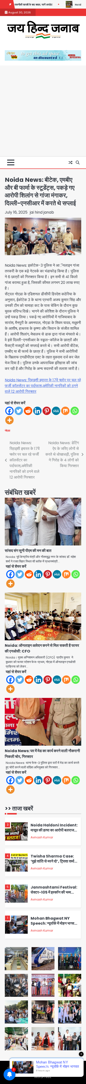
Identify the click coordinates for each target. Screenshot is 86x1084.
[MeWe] (56, 411)
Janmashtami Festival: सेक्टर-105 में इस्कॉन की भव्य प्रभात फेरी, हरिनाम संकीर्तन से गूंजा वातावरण (54, 894)
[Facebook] (9, 411)
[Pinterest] (47, 411)
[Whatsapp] (74, 411)
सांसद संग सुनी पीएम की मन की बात (28, 550)
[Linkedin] (37, 411)
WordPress (42, 1077)
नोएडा (7, 430)
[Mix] (65, 411)
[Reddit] (28, 411)
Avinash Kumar (42, 837)
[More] (9, 420)
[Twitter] (19, 411)
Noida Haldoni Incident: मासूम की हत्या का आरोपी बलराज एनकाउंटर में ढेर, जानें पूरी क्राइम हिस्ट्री (54, 832)
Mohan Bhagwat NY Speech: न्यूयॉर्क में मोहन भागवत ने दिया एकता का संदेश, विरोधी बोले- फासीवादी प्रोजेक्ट (53, 926)
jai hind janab (42, 212)
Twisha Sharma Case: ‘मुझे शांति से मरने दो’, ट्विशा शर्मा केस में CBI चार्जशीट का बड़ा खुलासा (52, 863)
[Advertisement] (43, 111)
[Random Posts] (70, 162)
